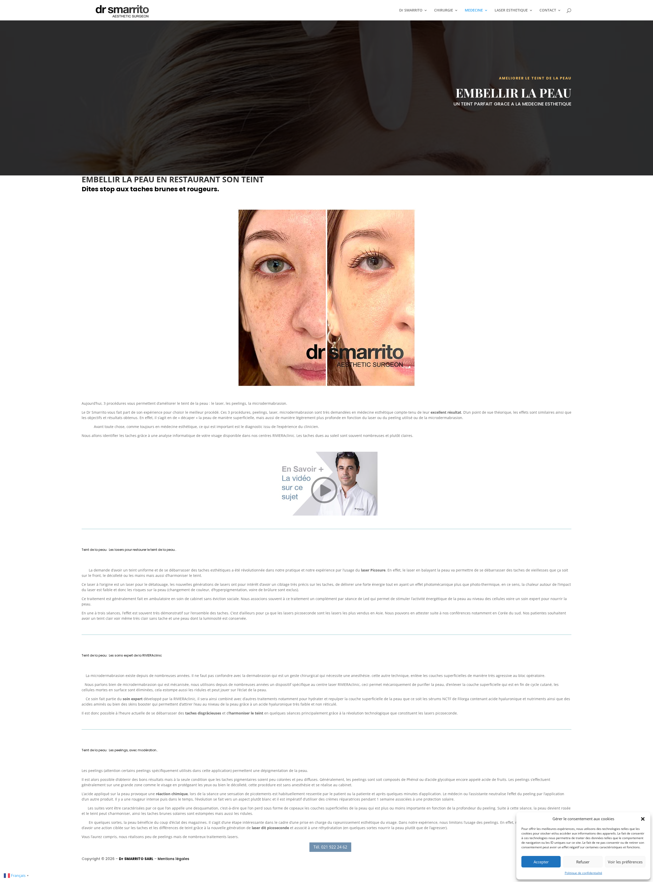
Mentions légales (173, 858)
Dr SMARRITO (410, 10)
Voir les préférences (625, 861)
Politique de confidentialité (583, 873)
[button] (642, 818)
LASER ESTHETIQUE (511, 10)
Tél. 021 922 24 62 (330, 847)
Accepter (541, 861)
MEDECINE (474, 10)
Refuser (582, 861)
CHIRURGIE (443, 10)
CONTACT (547, 10)
